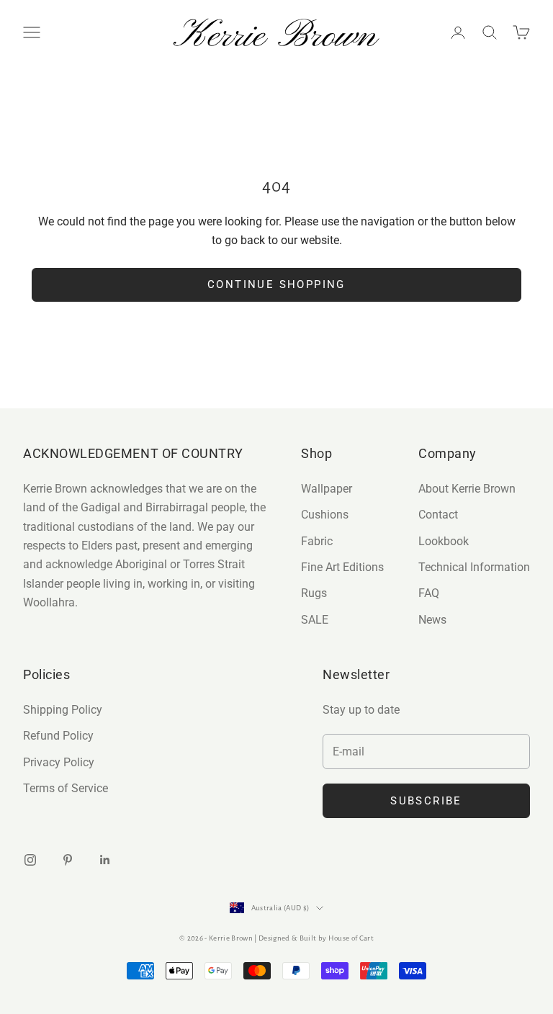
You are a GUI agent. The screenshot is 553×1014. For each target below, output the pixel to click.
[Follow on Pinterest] (67, 860)
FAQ (428, 593)
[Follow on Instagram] (30, 860)
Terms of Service (65, 788)
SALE (314, 620)
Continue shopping (276, 284)
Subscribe (426, 800)
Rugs (314, 593)
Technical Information (474, 567)
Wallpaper (326, 488)
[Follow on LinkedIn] (105, 860)
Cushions (325, 514)
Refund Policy (58, 735)
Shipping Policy (62, 710)
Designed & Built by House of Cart (316, 938)
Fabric (317, 541)
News (432, 620)
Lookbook (443, 541)
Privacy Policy (58, 762)
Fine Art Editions (342, 567)
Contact (438, 514)
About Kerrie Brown (467, 488)
